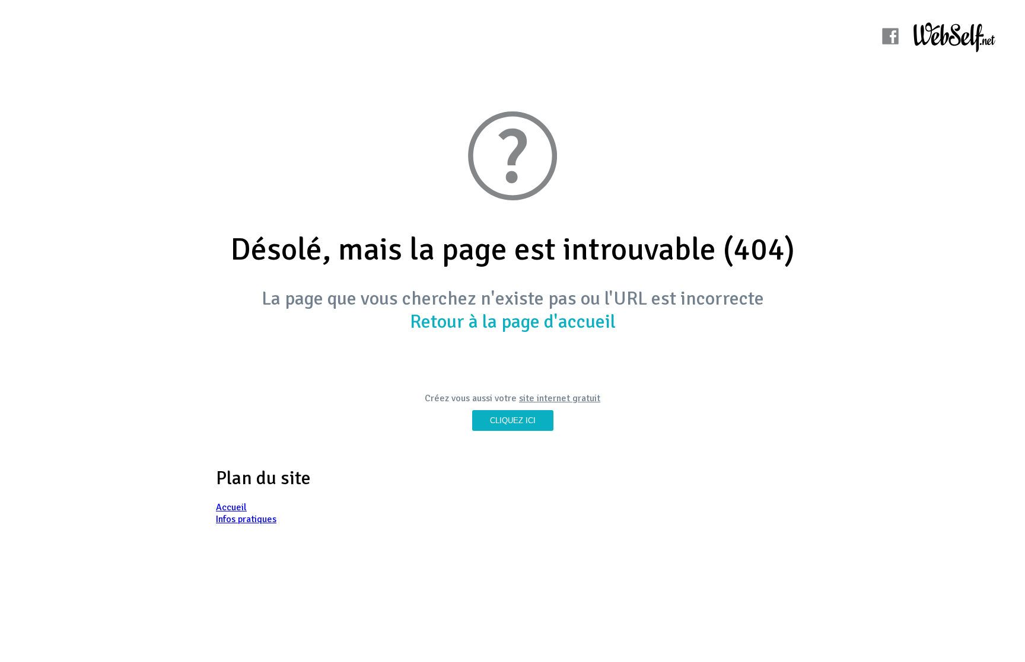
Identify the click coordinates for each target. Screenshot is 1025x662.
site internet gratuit (559, 398)
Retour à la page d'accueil (513, 321)
